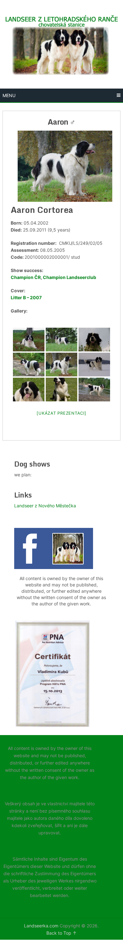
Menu (9, 95)
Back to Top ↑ (61, 933)
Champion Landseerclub (69, 277)
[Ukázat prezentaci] (61, 413)
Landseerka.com (41, 925)
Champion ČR (26, 277)
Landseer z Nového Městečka (45, 505)
